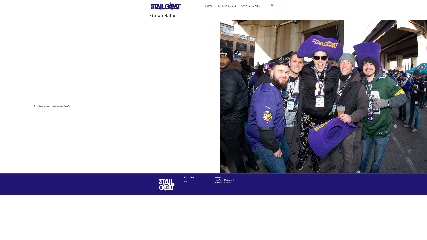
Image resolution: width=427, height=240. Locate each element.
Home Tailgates (227, 6)
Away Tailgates (250, 6)
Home (208, 6)
